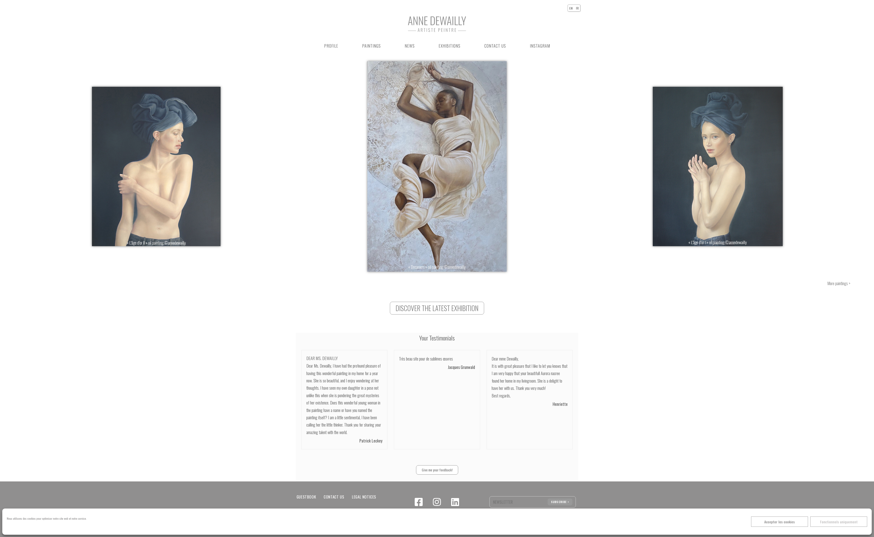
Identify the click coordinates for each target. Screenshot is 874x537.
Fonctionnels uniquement (839, 521)
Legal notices (364, 497)
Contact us (334, 497)
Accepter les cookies (779, 521)
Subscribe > (560, 502)
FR (577, 8)
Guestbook (306, 497)
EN (571, 8)
